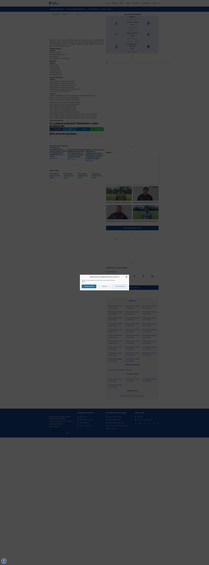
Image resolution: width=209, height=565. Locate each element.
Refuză (104, 286)
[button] (126, 277)
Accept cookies (89, 286)
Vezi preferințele (120, 286)
